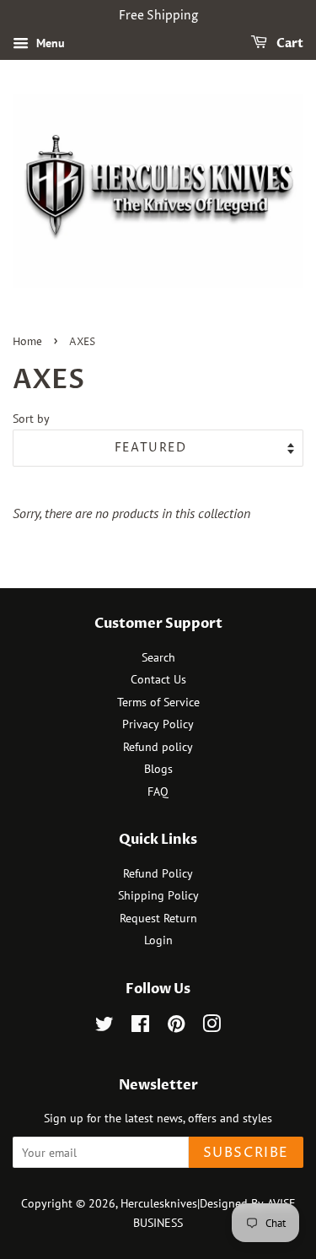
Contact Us (158, 679)
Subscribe (246, 1152)
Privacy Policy (158, 724)
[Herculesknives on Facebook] (140, 1027)
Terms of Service (158, 702)
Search (158, 657)
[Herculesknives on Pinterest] (176, 1027)
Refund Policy (158, 873)
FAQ (158, 791)
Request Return (158, 918)
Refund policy (158, 746)
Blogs (158, 768)
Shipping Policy (158, 895)
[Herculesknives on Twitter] (104, 1027)
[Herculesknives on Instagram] (211, 1027)
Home (27, 342)
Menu (49, 43)
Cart (288, 43)
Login (158, 940)
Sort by (31, 418)
